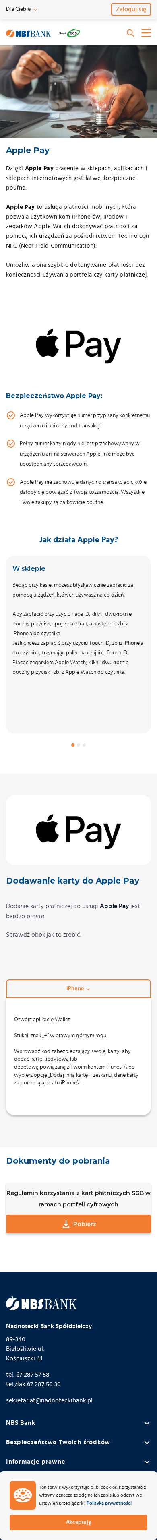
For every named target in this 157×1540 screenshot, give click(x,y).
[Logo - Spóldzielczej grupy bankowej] (69, 33)
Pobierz (84, 1224)
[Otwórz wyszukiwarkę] (130, 33)
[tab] (72, 745)
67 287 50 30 (44, 1384)
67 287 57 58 (33, 1374)
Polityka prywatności (109, 1503)
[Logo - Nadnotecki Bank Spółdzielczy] (28, 33)
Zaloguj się (131, 9)
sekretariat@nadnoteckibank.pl (49, 1400)
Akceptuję (78, 1522)
